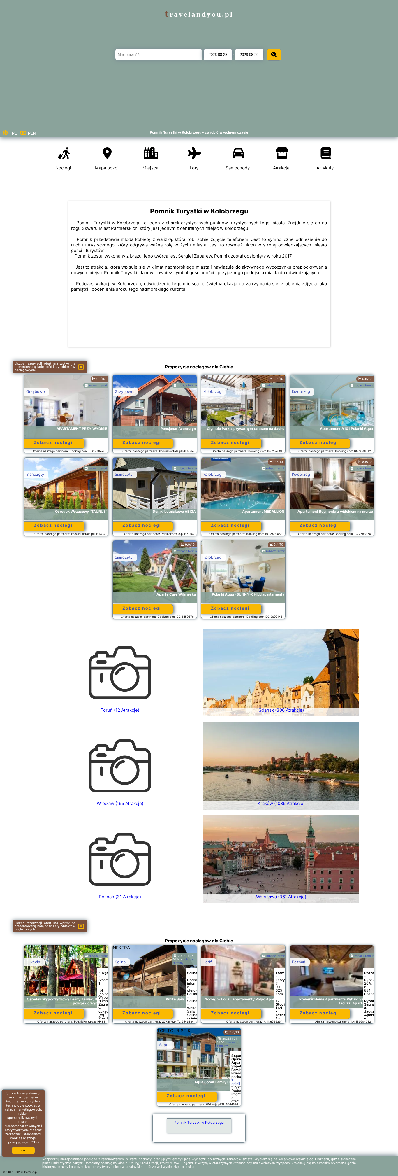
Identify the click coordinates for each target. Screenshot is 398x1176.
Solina (120, 962)
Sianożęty (35, 474)
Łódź (207, 962)
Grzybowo (35, 391)
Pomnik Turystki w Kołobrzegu (199, 1122)
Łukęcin (33, 962)
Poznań (298, 962)
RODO (34, 1142)
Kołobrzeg (212, 391)
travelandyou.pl (199, 14)
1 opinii (235, 1082)
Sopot (164, 1044)
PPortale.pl (29, 1172)
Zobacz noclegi (53, 442)
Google (12, 1101)
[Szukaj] (274, 55)
